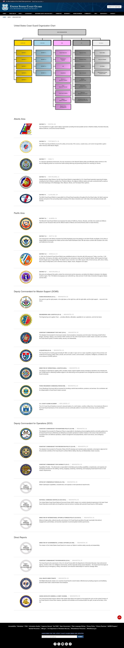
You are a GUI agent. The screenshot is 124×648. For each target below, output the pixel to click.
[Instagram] (70, 644)
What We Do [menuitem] (12, 13)
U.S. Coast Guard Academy (48, 403)
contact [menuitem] (112, 13)
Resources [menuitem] (103, 13)
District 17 (42, 271)
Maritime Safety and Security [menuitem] (43, 13)
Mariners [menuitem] (67, 13)
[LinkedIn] (66, 644)
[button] (38, 1)
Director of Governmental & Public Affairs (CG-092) (57, 542)
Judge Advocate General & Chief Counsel (53, 596)
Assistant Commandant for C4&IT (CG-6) (52, 332)
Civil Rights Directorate (47, 578)
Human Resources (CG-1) (47, 296)
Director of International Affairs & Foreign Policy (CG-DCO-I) (60, 517)
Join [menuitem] (95, 13)
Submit (80, 636)
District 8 (42, 177)
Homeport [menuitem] (59, 13)
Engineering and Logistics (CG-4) (50, 314)
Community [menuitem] (88, 13)
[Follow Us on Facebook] (55, 644)
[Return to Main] (119, 618)
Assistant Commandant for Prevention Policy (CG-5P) (57, 446)
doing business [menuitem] (77, 13)
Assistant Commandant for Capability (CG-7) (54, 464)
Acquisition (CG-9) (45, 350)
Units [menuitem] (20, 13)
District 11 (42, 218)
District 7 (42, 159)
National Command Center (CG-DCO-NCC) (52, 500)
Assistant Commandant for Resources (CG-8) (54, 560)
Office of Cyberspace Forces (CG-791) (52, 482)
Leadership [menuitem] (28, 13)
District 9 (42, 194)
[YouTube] (62, 644)
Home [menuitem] (4, 13)
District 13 (42, 236)
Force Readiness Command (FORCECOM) (52, 386)
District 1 (42, 124)
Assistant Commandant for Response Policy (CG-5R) (56, 428)
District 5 (42, 141)
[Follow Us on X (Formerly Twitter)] (58, 644)
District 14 (42, 254)
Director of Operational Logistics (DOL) (53, 368)
